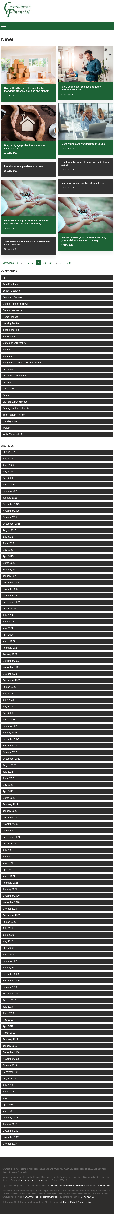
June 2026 (8, 465)
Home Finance (10, 317)
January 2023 (10, 732)
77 (33, 263)
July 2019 (8, 1006)
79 (44, 263)
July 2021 (8, 850)
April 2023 (8, 713)
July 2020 (8, 928)
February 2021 (10, 882)
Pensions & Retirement (15, 375)
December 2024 (11, 582)
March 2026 (9, 484)
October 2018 (10, 1065)
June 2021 (8, 856)
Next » (68, 263)
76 (27, 263)
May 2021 (8, 863)
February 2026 (10, 491)
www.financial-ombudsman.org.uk (41, 1197)
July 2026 (8, 458)
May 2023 (8, 706)
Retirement (8, 388)
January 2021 (10, 889)
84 (61, 263)
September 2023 (11, 680)
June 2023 (8, 700)
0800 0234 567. (88, 1197)
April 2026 (8, 478)
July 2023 (8, 693)
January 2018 (10, 1124)
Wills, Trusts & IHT (12, 434)
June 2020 (8, 935)
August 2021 (9, 843)
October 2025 (10, 517)
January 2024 (10, 654)
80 (50, 263)
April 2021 (8, 869)
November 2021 (11, 824)
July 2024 (8, 615)
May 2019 (8, 1020)
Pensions (8, 369)
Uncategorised (10, 421)
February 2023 (10, 726)
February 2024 (10, 648)
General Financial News (15, 304)
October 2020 (10, 909)
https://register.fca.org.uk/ (31, 1180)
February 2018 (10, 1117)
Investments (9, 336)
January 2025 (10, 576)
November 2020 (11, 902)
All (4, 277)
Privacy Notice (84, 1202)
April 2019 (8, 1026)
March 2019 (9, 1033)
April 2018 (8, 1104)
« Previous (8, 263)
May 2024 (8, 628)
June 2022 (8, 778)
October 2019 (10, 987)
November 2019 (11, 980)
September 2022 (11, 758)
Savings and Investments (16, 408)
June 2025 (8, 543)
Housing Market (11, 323)
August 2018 (9, 1078)
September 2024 (11, 602)
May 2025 (8, 550)
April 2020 (8, 948)
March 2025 (9, 563)
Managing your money (14, 343)
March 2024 (9, 641)
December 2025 (11, 504)
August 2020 (9, 922)
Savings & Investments (15, 401)
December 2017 (11, 1130)
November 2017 (11, 1137)
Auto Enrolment (11, 284)
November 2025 (11, 510)
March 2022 (9, 798)
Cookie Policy (69, 1202)
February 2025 (10, 569)
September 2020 (11, 915)
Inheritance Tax (11, 330)
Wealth (6, 428)
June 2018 (8, 1091)
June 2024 (8, 621)
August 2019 (9, 1000)
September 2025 (11, 524)
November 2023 (11, 667)
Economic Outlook (12, 297)
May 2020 (8, 941)
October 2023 (10, 674)
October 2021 (10, 830)
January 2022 (10, 811)
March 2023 (9, 719)
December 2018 (11, 1052)
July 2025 (8, 537)
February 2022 (10, 804)
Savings (7, 395)
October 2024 (10, 595)
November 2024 (11, 589)
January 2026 (10, 497)
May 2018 (8, 1098)
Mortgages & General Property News (22, 362)
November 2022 (11, 745)
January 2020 (10, 967)
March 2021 (9, 876)
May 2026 (8, 471)
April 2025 (8, 556)
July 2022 (8, 772)
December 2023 (11, 661)
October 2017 (10, 1144)
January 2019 (10, 1046)
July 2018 (8, 1085)
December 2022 (11, 739)
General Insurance (12, 310)
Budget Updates (11, 291)
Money (6, 349)
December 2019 (11, 974)
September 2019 (11, 993)
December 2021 (11, 817)
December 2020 (11, 896)
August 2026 (9, 452)
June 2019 (8, 1013)
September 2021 (11, 837)
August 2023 (9, 687)
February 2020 (10, 961)
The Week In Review (14, 415)
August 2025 (9, 530)
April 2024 (8, 634)
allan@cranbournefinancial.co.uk (66, 1185)
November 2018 (11, 1059)
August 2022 (9, 765)
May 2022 (8, 785)
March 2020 (9, 954)
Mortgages (8, 356)
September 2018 (11, 1072)
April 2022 (8, 791)
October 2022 (10, 752)
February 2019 (10, 1039)
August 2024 (9, 608)
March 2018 (9, 1111)
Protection (8, 382)
